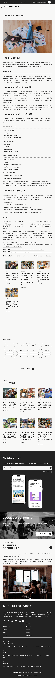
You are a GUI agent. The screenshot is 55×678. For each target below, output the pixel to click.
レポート (21, 646)
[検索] (53, 6)
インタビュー (15, 646)
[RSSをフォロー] (20, 620)
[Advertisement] (27, 325)
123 (46, 356)
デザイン (9, 655)
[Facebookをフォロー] (8, 621)
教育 (17, 655)
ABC (33, 356)
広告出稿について (6, 626)
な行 (8, 350)
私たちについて (6, 624)
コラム (9, 646)
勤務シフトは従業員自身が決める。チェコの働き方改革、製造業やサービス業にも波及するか (12, 277)
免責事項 (28, 632)
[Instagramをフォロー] (12, 620)
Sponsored (31, 646)
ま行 (33, 350)
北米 (24, 666)
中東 (21, 666)
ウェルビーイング (40, 655)
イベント (37, 646)
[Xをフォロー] (4, 620)
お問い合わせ (6, 629)
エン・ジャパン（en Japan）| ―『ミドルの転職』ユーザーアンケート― (21, 242)
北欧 (17, 666)
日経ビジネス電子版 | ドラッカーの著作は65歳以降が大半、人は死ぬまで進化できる (30, 256)
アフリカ (33, 666)
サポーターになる (43, 534)
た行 (46, 345)
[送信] (51, 468)
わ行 (21, 356)
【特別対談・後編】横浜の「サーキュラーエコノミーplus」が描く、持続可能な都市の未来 (43, 277)
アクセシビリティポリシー (31, 635)
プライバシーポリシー (7, 635)
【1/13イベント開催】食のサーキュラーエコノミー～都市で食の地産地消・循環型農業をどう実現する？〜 (10, 436)
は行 (21, 350)
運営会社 (28, 624)
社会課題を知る (29, 629)
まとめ (26, 646)
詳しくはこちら (46, 472)
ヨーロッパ (12, 666)
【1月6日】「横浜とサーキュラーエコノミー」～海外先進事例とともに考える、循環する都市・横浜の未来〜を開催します (27, 436)
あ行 (8, 345)
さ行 (33, 345)
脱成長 (4, 657)
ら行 (8, 356)
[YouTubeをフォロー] (16, 621)
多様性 (47, 655)
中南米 (28, 666)
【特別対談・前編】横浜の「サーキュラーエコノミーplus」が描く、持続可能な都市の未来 (12, 304)
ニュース (4, 646)
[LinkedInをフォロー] (23, 621)
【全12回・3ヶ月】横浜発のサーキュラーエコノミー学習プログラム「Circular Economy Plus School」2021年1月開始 (27, 279)
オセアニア (38, 666)
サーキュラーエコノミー (30, 655)
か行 (21, 345)
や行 (46, 350)
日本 (8, 666)
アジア (4, 666)
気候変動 (22, 655)
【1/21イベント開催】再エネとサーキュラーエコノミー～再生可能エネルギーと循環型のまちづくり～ (44, 406)
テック (13, 655)
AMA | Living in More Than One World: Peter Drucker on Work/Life (27, 250)
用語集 (4, 632)
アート (4, 655)
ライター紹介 (29, 626)
